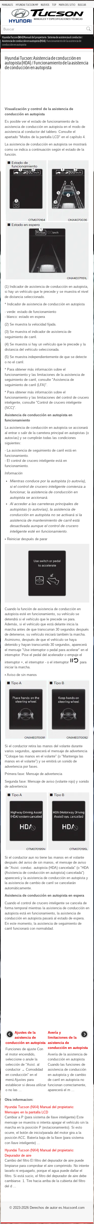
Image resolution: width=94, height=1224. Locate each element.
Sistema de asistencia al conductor (65, 37)
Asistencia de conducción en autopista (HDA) (23, 41)
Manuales (7, 4)
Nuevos (45, 4)
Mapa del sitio (67, 4)
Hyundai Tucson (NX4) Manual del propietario (24, 37)
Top (54, 4)
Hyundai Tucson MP (27, 4)
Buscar (82, 4)
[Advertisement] (47, 88)
